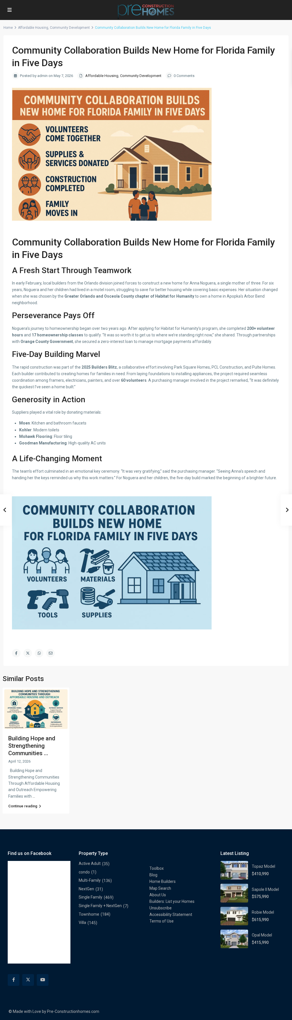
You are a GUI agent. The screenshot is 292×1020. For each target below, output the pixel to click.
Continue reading (22, 806)
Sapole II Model (265, 889)
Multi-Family (90, 880)
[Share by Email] (50, 653)
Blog (153, 875)
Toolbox (156, 868)
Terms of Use (161, 921)
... (34, 796)
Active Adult (90, 863)
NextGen (86, 889)
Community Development (70, 28)
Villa (82, 922)
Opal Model (262, 935)
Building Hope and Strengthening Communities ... (31, 746)
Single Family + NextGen (100, 905)
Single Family (90, 897)
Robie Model (263, 912)
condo (84, 872)
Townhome (89, 914)
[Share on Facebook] (16, 653)
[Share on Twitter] (27, 653)
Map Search (160, 888)
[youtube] (42, 980)
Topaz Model (263, 866)
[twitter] (28, 980)
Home (8, 28)
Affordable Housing (33, 28)
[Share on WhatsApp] (39, 653)
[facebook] (13, 980)
